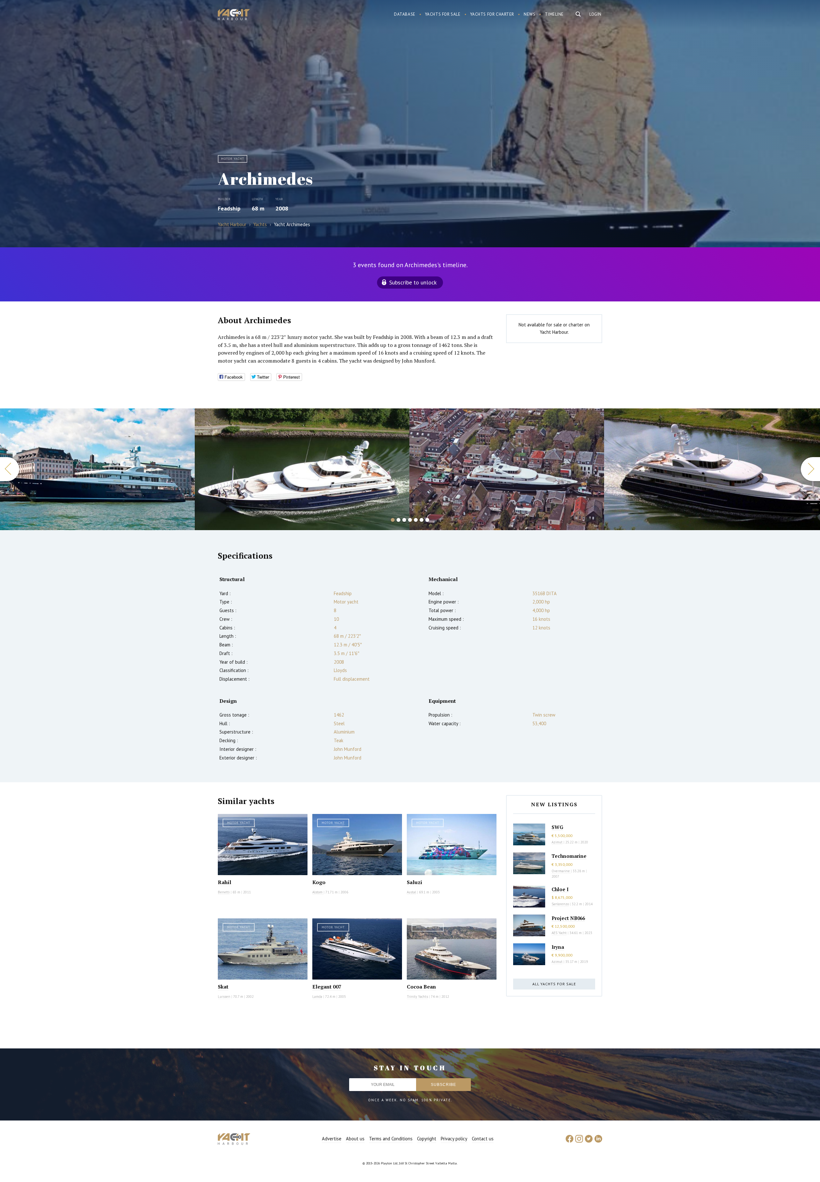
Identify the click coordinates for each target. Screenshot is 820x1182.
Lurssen (224, 996)
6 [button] (421, 520)
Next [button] (810, 469)
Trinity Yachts (417, 996)
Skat (223, 986)
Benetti (224, 892)
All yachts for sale (554, 983)
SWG (557, 827)
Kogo (318, 882)
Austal (411, 892)
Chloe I (560, 889)
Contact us (483, 1139)
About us (355, 1139)
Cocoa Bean (421, 986)
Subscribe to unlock (413, 282)
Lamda (317, 996)
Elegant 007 (326, 986)
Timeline (554, 14)
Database (404, 14)
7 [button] (427, 520)
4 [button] (410, 520)
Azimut (557, 842)
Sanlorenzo (560, 904)
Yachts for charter (492, 14)
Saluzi (414, 882)
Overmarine (561, 871)
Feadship (229, 208)
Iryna (558, 947)
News (529, 14)
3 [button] (404, 520)
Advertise (331, 1139)
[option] (97, 469)
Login (595, 14)
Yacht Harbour (234, 15)
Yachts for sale (443, 14)
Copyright (426, 1139)
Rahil (224, 882)
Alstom (318, 892)
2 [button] (398, 520)
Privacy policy (454, 1139)
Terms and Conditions (391, 1139)
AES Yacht (559, 933)
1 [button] (393, 520)
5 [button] (416, 520)
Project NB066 (568, 918)
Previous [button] (9, 469)
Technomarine (569, 856)
